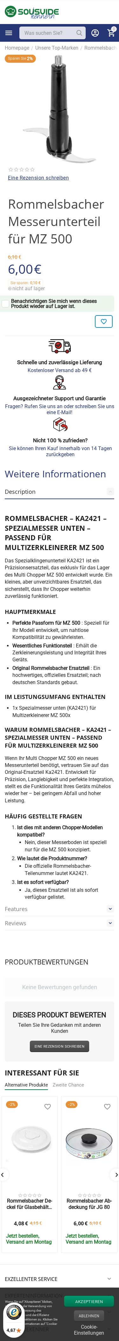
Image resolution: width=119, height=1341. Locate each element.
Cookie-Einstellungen (89, 1329)
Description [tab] (20, 491)
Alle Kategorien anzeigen (8, 32)
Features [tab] (16, 909)
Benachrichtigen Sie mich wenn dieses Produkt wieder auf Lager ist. (54, 304)
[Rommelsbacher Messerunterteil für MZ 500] (59, 108)
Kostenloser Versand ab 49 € (60, 370)
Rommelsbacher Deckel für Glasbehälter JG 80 (30, 1204)
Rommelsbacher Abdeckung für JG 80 (89, 1204)
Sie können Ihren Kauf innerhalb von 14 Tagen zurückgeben (60, 451)
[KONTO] (95, 32)
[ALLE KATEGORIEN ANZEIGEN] (9, 33)
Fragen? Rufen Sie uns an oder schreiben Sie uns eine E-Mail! (59, 409)
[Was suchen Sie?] (79, 33)
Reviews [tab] (15, 923)
